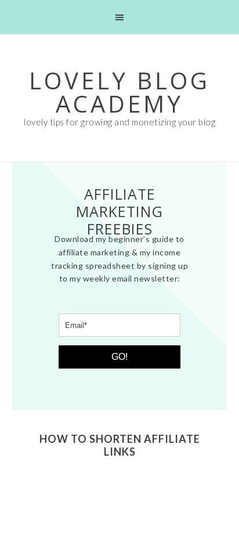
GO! (119, 357)
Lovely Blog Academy (119, 92)
